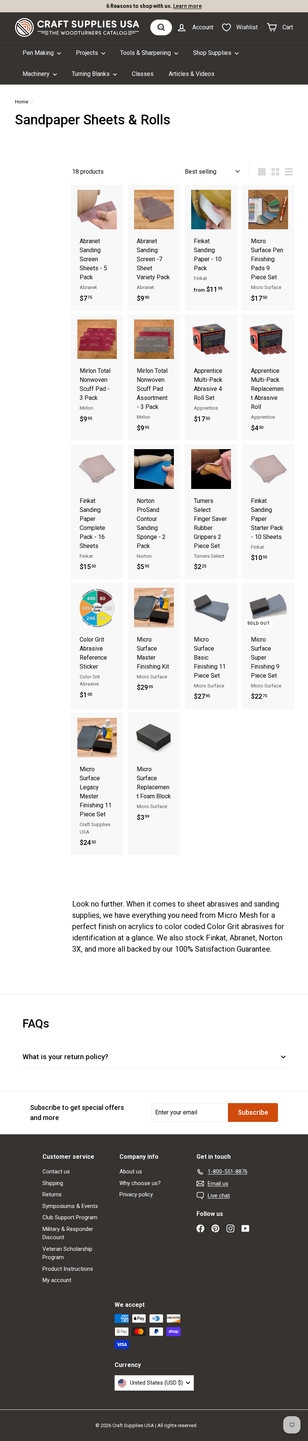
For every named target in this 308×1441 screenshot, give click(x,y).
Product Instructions (67, 1268)
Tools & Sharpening (146, 52)
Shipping (52, 1183)
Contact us (56, 1171)
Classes (143, 73)
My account (56, 1280)
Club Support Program (69, 1217)
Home (21, 101)
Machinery (37, 73)
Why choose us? (140, 1183)
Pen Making (39, 52)
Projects (88, 52)
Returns (52, 1194)
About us (130, 1171)
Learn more (187, 6)
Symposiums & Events (70, 1206)
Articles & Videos (191, 73)
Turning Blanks (91, 73)
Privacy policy (136, 1194)
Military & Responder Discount (67, 1233)
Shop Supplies (213, 52)
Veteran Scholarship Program (67, 1253)
